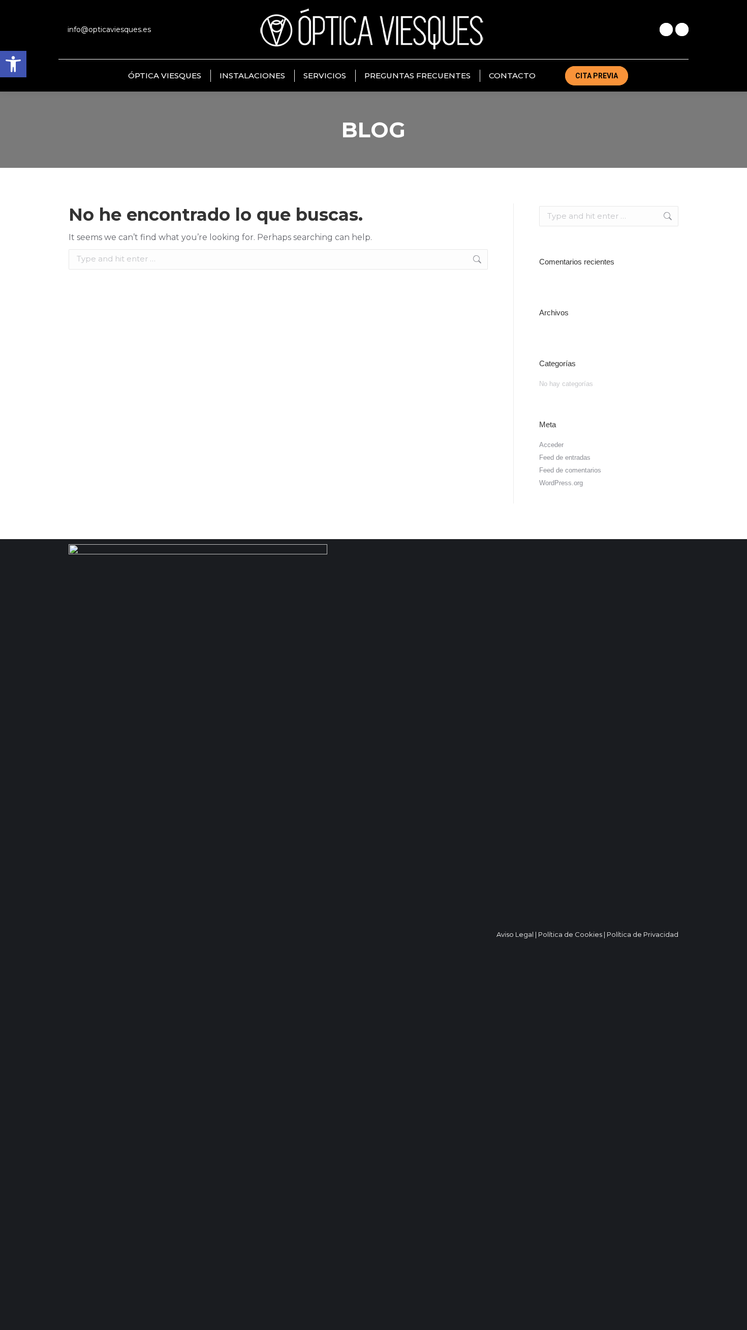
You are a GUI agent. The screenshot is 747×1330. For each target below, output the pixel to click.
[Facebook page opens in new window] (666, 29)
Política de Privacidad (642, 934)
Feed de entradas (564, 457)
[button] (13, 64)
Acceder (551, 445)
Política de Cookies (570, 934)
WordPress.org (561, 483)
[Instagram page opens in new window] (682, 29)
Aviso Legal (515, 934)
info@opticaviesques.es (109, 29)
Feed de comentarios (570, 470)
